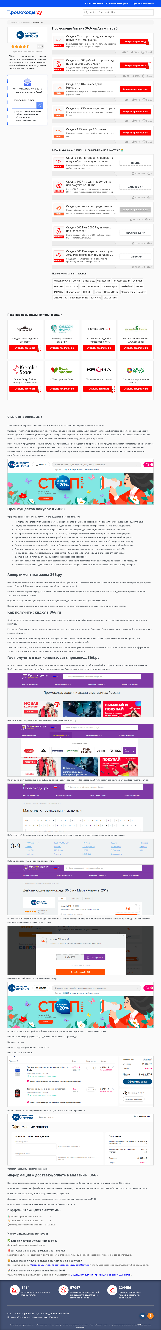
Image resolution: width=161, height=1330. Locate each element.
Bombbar (137, 280)
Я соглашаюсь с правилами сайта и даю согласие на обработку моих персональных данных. (28, 116)
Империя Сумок (61, 280)
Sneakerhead (126, 286)
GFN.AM (57, 297)
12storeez (96, 297)
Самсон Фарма (109, 286)
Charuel (76, 280)
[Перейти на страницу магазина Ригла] (136, 373)
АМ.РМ (139, 286)
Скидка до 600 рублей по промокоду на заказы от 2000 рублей (60, 1265)
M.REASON (93, 286)
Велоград (58, 286)
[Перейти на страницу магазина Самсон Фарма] (62, 332)
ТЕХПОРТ (88, 292)
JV (66, 297)
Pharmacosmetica (79, 297)
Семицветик (103, 280)
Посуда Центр (111, 292)
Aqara (98, 292)
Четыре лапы (128, 292)
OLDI (82, 286)
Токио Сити (72, 286)
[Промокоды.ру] (24, 12)
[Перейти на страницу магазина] (25, 332)
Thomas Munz (73, 292)
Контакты (53, 1317)
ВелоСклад (88, 280)
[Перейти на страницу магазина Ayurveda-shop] (136, 332)
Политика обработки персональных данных (27, 1317)
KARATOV (58, 292)
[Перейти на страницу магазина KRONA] (99, 373)
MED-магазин (110, 297)
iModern (142, 292)
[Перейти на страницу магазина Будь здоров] (62, 373)
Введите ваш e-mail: (23, 100)
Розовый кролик (121, 280)
